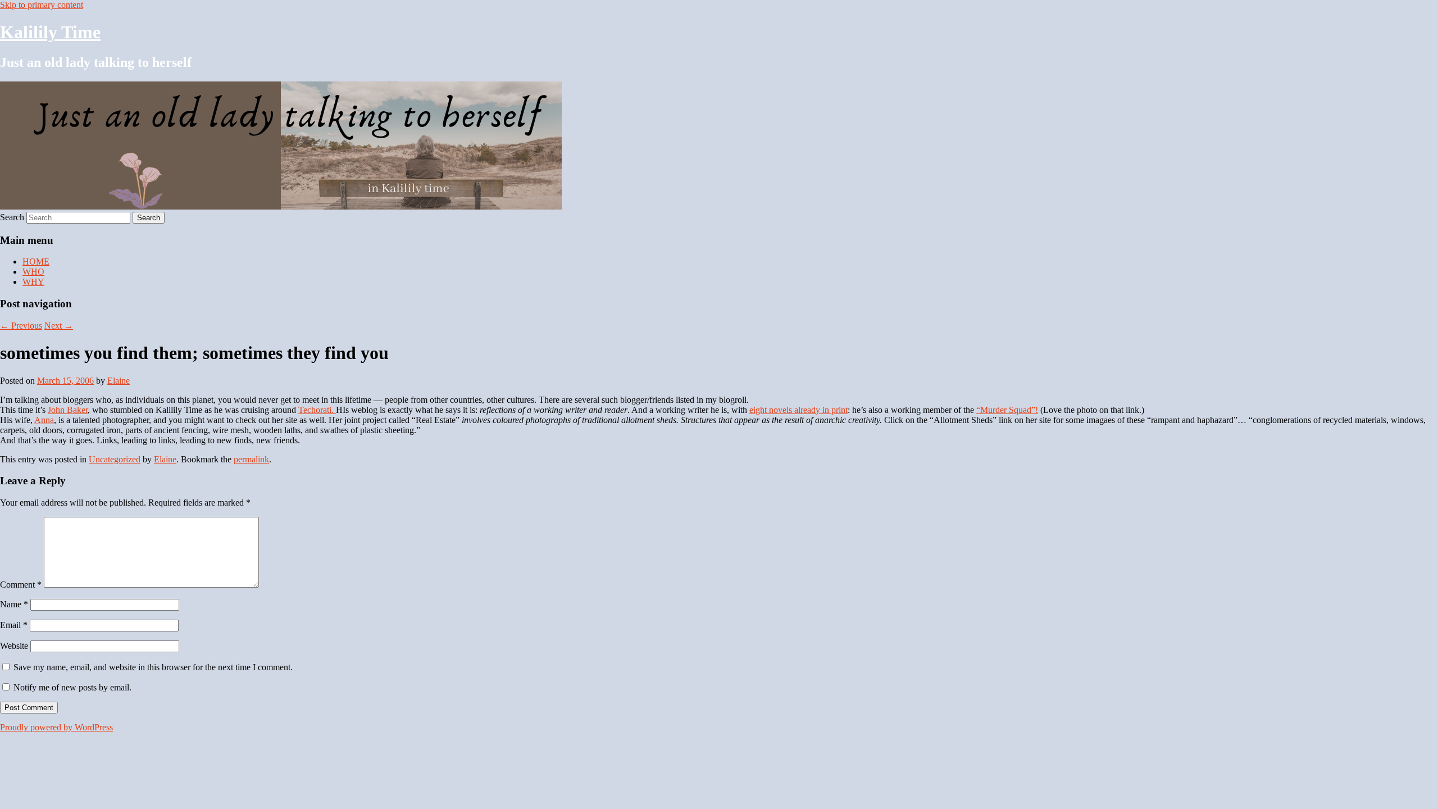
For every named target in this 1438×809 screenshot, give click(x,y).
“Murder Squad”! (1007, 410)
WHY (33, 282)
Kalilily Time (50, 32)
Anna (44, 420)
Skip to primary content (41, 5)
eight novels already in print (798, 410)
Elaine (118, 380)
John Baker (68, 410)
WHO (33, 271)
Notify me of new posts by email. (72, 687)
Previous (21, 325)
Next (58, 325)
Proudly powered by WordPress (56, 727)
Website (14, 646)
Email (14, 625)
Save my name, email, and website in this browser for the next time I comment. (153, 667)
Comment (21, 584)
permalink (251, 459)
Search (12, 217)
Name (14, 604)
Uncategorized (114, 459)
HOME (35, 261)
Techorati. (317, 410)
